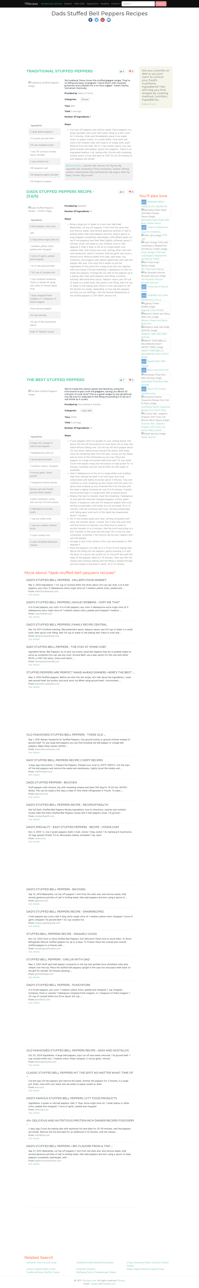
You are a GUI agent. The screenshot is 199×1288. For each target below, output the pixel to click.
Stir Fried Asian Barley (152, 269)
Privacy (121, 1280)
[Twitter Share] (96, 19)
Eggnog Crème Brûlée (152, 310)
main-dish (86, 410)
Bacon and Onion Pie (158, 369)
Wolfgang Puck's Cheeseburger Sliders (96, 1272)
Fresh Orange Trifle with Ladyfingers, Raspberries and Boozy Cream (154, 255)
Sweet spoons (148, 437)
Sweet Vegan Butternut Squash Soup (145, 1269)
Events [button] (115, 3)
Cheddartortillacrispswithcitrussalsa (94, 1262)
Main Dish (79, 3)
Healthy (105, 3)
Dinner (85, 99)
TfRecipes (31, 3)
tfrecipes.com (89, 1280)
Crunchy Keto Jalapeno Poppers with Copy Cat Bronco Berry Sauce (153, 426)
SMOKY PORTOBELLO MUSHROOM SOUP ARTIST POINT (155, 353)
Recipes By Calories (51, 3)
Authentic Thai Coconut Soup (41, 1262)
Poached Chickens (85, 1269)
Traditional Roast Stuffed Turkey (43, 1272)
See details (34, 594)
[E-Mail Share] (109, 19)
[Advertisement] (99, 43)
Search (161, 3)
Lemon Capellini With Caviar (40, 1269)
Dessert (68, 3)
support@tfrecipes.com (103, 1283)
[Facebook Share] (90, 19)
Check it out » (149, 104)
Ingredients (36, 125)
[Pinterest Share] (103, 19)
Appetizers (92, 3)
